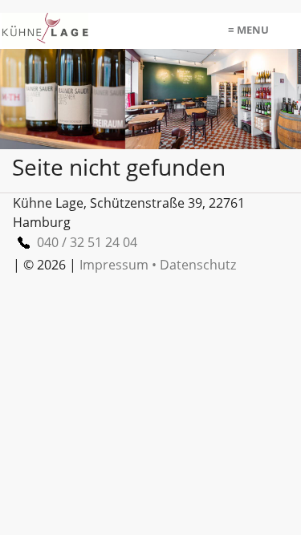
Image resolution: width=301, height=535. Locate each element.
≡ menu (248, 29)
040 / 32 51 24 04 (87, 242)
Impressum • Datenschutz (157, 265)
